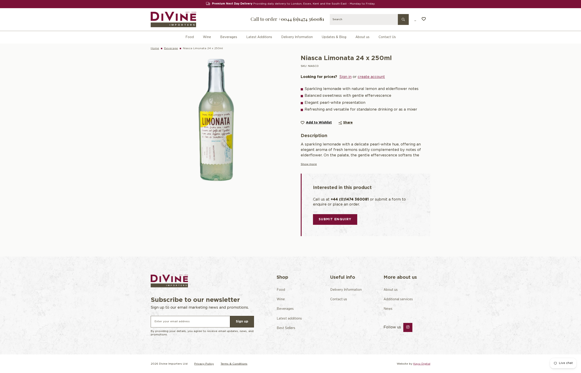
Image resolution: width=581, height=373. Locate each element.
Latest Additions (259, 37)
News (388, 309)
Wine (207, 37)
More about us (400, 277)
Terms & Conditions (234, 364)
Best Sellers (286, 328)
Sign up (242, 321)
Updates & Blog (334, 37)
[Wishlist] (424, 19)
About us (362, 37)
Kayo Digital (421, 364)
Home (155, 48)
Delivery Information (297, 37)
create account (371, 77)
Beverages (228, 37)
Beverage (171, 48)
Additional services (398, 299)
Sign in (345, 77)
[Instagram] (407, 327)
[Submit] (403, 19)
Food (189, 37)
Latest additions (289, 318)
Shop (282, 277)
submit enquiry (335, 219)
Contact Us (387, 37)
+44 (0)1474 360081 (350, 199)
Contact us (338, 299)
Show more (309, 164)
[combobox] (369, 19)
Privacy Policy (204, 364)
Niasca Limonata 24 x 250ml (203, 48)
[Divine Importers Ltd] (173, 19)
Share (348, 122)
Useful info (342, 277)
